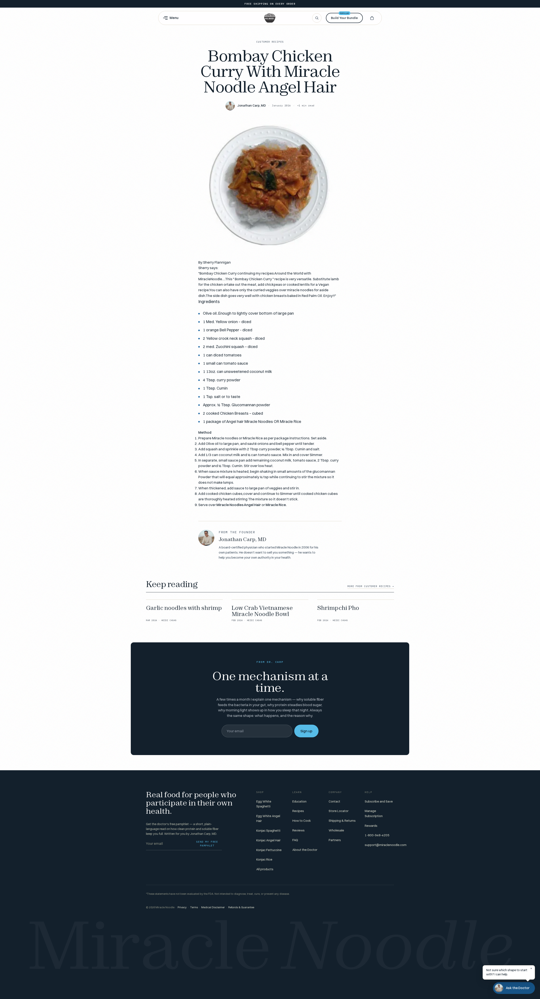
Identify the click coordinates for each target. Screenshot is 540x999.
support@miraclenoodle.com (385, 845)
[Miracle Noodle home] (269, 18)
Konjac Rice (264, 859)
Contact (334, 801)
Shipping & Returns (342, 821)
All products (264, 869)
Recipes (298, 811)
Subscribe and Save (379, 801)
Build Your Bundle (344, 16)
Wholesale (336, 830)
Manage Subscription (374, 813)
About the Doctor (304, 850)
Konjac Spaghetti (268, 830)
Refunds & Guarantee (241, 907)
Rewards (371, 826)
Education (299, 801)
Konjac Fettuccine (269, 850)
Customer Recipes (270, 41)
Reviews (298, 830)
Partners (335, 840)
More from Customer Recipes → (370, 586)
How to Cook (301, 821)
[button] (372, 18)
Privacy (182, 907)
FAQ (295, 840)
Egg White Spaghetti (263, 803)
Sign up (306, 731)
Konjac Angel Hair (268, 840)
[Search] (316, 18)
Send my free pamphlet (207, 843)
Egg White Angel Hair (268, 818)
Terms (194, 907)
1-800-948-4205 (377, 835)
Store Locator (338, 811)
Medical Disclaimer (213, 907)
